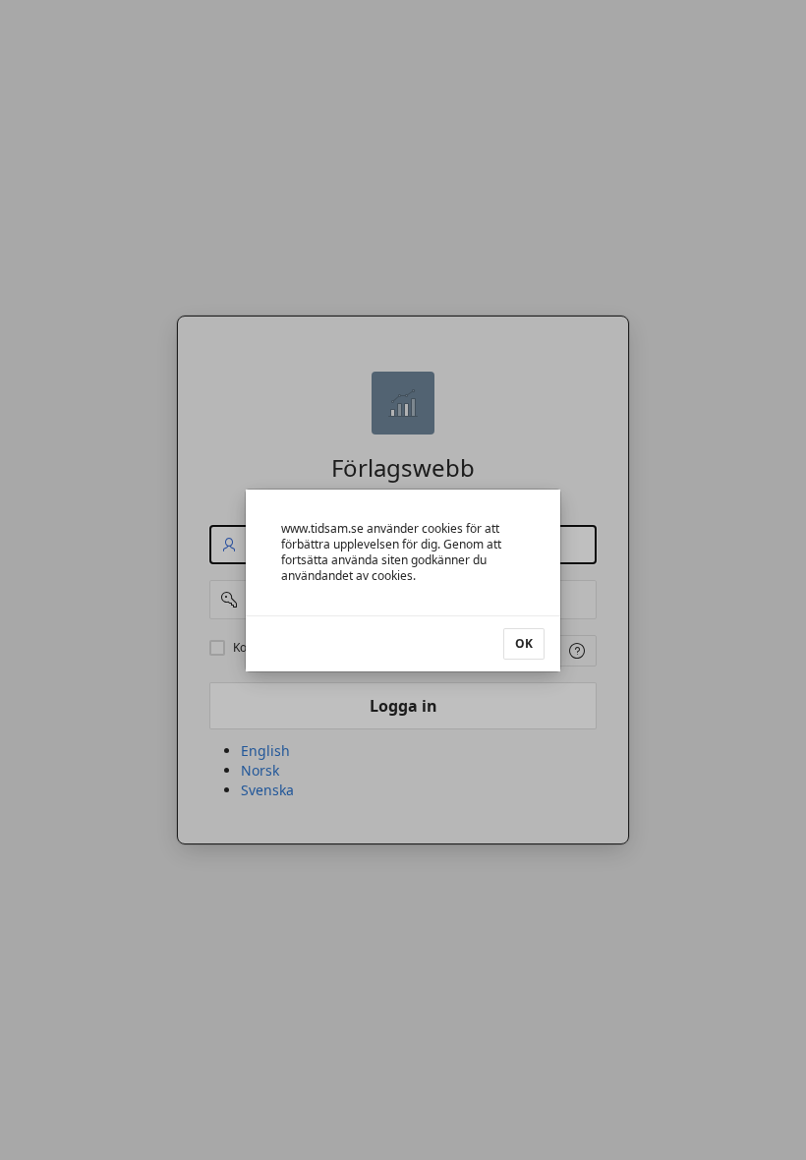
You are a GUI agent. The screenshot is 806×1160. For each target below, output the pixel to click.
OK (524, 643)
